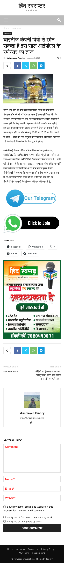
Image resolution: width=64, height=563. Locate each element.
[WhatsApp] (33, 65)
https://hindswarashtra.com (32, 418)
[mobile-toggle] (5, 20)
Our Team (24, 552)
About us (20, 549)
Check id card (38, 552)
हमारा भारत (16, 28)
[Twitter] (25, 65)
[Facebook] (17, 65)
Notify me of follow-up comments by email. (30, 517)
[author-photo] (32, 408)
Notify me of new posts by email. (24, 521)
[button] (59, 20)
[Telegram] (41, 65)
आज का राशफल (10, 371)
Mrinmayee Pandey (15, 58)
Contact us (33, 549)
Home (6, 28)
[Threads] (32, 422)
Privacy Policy (47, 549)
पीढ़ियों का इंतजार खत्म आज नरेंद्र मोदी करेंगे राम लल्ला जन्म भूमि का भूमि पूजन (48, 375)
